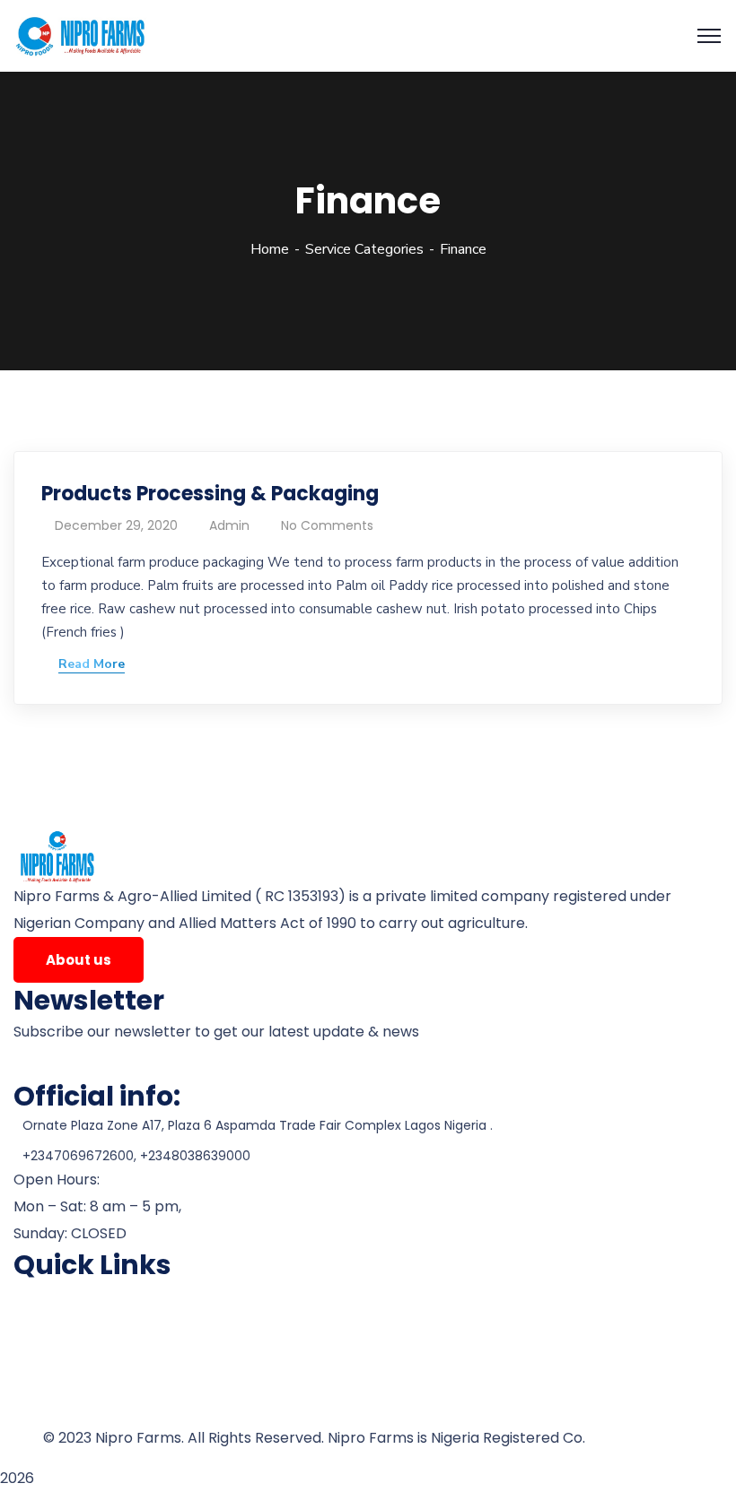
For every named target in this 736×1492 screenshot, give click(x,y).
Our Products (59, 1354)
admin (229, 525)
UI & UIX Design (641, 1437)
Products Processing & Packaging (210, 493)
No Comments (327, 525)
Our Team (48, 1383)
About (34, 1325)
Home (269, 249)
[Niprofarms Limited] (82, 35)
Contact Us (51, 1411)
